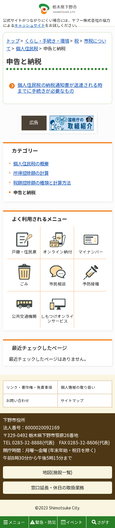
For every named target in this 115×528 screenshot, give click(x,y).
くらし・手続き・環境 (47, 40)
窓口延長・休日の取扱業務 (57, 487)
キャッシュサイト (29, 25)
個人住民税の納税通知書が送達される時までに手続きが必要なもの (59, 88)
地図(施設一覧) (57, 472)
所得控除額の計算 (31, 173)
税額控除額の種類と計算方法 (42, 182)
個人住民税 (27, 48)
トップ (12, 40)
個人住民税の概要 (31, 163)
